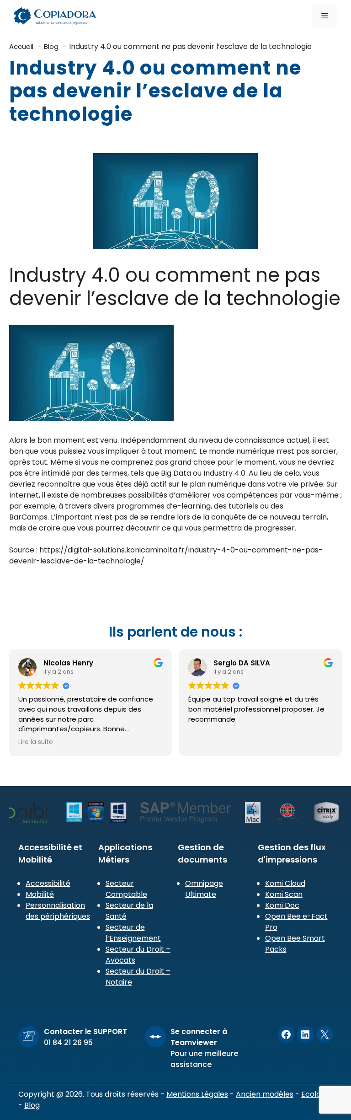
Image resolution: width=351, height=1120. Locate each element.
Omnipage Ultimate (204, 889)
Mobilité (40, 894)
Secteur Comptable (126, 889)
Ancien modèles (264, 1094)
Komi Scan (284, 894)
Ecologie (316, 1094)
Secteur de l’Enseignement (133, 932)
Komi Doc (282, 905)
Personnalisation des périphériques (58, 911)
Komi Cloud (285, 883)
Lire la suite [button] (35, 742)
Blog (32, 1105)
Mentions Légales (197, 1094)
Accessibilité (48, 883)
